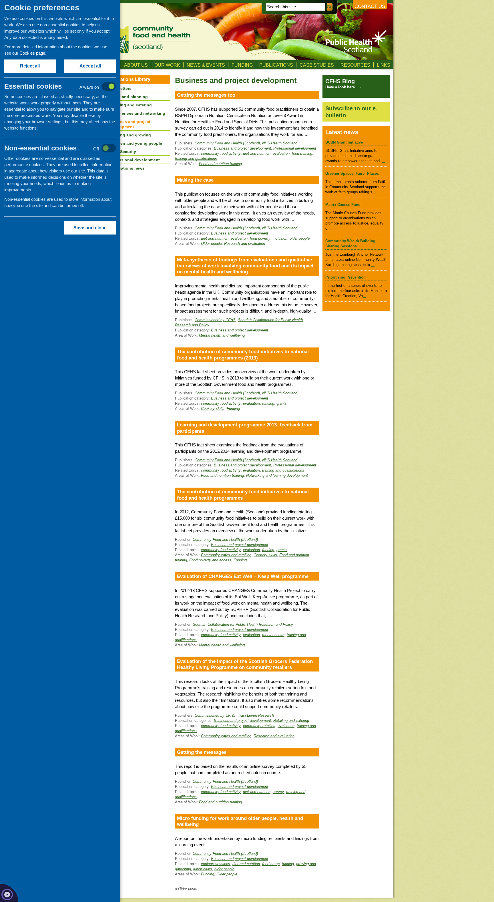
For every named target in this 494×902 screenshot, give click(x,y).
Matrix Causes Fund (342, 204)
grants (281, 403)
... (383, 161)
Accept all (90, 65)
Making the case (195, 179)
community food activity (221, 153)
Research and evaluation (244, 243)
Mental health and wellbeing (222, 335)
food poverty (260, 238)
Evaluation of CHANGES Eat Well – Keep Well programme (242, 576)
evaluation (281, 153)
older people (300, 238)
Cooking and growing (130, 135)
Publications (276, 64)
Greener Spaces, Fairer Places (352, 173)
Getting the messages (201, 752)
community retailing (259, 726)
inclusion (280, 238)
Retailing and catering (291, 720)
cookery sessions (215, 864)
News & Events (206, 64)
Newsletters (120, 88)
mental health (273, 635)
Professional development (294, 148)
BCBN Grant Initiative (344, 142)
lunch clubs (202, 869)
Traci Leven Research (256, 715)
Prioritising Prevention (345, 277)
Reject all (30, 65)
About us (136, 64)
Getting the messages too (206, 95)
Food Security (122, 151)
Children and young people (135, 143)
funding (268, 403)
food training (302, 153)
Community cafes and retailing (226, 555)
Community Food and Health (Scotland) (227, 143)
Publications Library (128, 79)
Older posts (186, 889)
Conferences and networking (137, 113)
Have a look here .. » (343, 87)
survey (278, 792)
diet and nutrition (256, 153)
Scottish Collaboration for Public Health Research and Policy (243, 624)
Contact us (369, 6)
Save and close (90, 227)
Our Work (167, 64)
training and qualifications (196, 158)
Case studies (317, 64)
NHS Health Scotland (279, 143)
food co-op (271, 864)
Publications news (127, 168)
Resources (355, 64)
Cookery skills (212, 408)
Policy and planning (128, 96)
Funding (242, 64)
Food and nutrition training (220, 164)
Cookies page (32, 53)
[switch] (66, 87)
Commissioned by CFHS (215, 320)
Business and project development (242, 148)
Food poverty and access (210, 560)
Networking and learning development (277, 475)
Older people (211, 243)
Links (383, 64)
